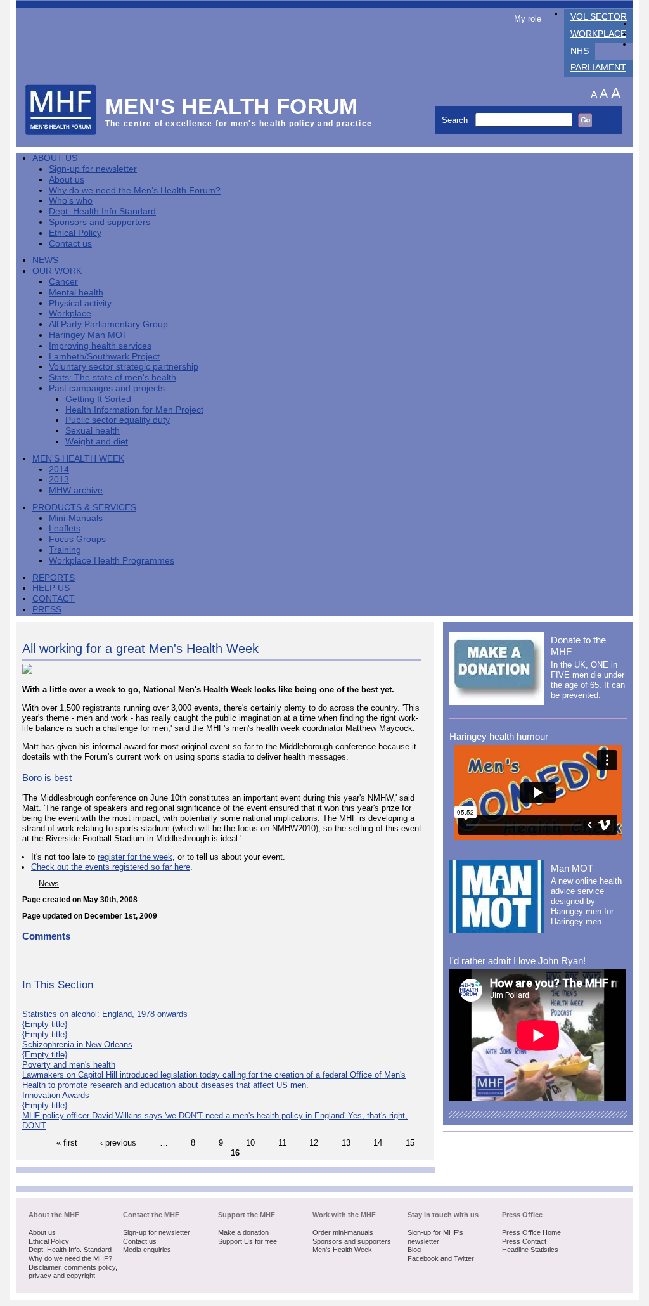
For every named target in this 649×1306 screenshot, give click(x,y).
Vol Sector (598, 17)
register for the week (135, 857)
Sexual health (92, 431)
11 (282, 1142)
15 (410, 1142)
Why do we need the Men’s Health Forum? (135, 190)
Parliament (598, 67)
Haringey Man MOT (88, 335)
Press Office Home (531, 1232)
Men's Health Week (78, 458)
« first (66, 1142)
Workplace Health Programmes (111, 561)
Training (65, 550)
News (45, 260)
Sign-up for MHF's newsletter (435, 1237)
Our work (57, 271)
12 (313, 1142)
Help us (51, 588)
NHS (579, 51)
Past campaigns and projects (107, 388)
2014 (59, 469)
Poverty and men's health (68, 1065)
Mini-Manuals (76, 518)
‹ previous (118, 1142)
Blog (414, 1249)
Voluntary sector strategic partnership (123, 367)
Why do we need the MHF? (70, 1258)
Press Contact (524, 1241)
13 (346, 1142)
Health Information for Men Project (134, 410)
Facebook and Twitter (441, 1258)
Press (46, 609)
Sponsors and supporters (99, 222)
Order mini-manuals (342, 1232)
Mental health (76, 292)
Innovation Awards (55, 1095)
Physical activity (80, 303)
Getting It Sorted (98, 399)
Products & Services (84, 507)
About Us (54, 158)
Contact (53, 599)
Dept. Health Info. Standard (70, 1249)
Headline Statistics (530, 1249)
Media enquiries (147, 1249)
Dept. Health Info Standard (102, 211)
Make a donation (243, 1232)
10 (250, 1142)
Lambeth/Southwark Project (104, 356)
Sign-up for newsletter (93, 169)
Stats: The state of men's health (112, 377)
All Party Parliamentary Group (108, 324)
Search (456, 120)
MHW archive (76, 490)
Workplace (598, 34)
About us (66, 179)
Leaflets (64, 528)
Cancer (63, 282)
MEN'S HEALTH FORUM (231, 106)
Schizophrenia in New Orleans (77, 1044)
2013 (59, 479)
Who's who (71, 200)
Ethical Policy (75, 233)
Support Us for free (247, 1241)
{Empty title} (44, 1024)
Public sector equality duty (117, 420)
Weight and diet (96, 441)
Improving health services (100, 346)
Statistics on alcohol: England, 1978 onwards (105, 1014)
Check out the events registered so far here (110, 867)
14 (377, 1142)
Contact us (70, 244)
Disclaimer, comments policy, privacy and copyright (73, 1272)
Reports (53, 578)
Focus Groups (77, 539)
